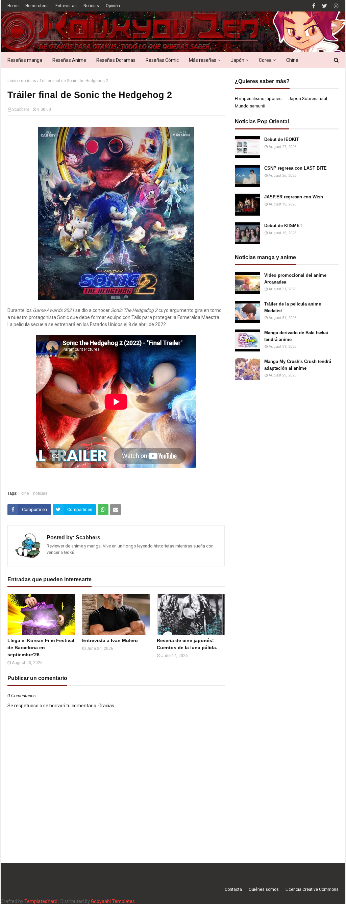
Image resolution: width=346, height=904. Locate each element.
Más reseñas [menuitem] (202, 60)
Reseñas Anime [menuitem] (69, 60)
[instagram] (335, 6)
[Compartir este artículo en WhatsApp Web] (103, 509)
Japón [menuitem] (237, 60)
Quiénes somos (264, 889)
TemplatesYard (40, 901)
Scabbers (20, 109)
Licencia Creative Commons (312, 889)
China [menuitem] (292, 60)
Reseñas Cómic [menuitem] (162, 60)
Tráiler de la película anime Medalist (292, 307)
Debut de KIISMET (283, 225)
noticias (28, 80)
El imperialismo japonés (258, 98)
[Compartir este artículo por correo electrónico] (115, 509)
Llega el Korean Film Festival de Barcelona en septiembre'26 (40, 647)
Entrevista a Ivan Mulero (110, 640)
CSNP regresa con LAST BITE (295, 168)
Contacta (233, 889)
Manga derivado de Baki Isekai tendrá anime (296, 336)
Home (13, 5)
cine (25, 493)
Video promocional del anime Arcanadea (295, 279)
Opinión (113, 5)
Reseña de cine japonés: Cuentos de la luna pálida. (187, 644)
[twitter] (324, 6)
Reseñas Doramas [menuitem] (115, 60)
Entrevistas (66, 5)
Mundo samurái (250, 105)
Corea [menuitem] (265, 60)
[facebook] (314, 6)
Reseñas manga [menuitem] (24, 60)
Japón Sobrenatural (308, 98)
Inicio (12, 80)
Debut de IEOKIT (281, 139)
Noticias (91, 5)
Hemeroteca (37, 5)
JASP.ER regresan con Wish (293, 196)
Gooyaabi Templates (113, 901)
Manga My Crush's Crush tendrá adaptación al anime (297, 365)
